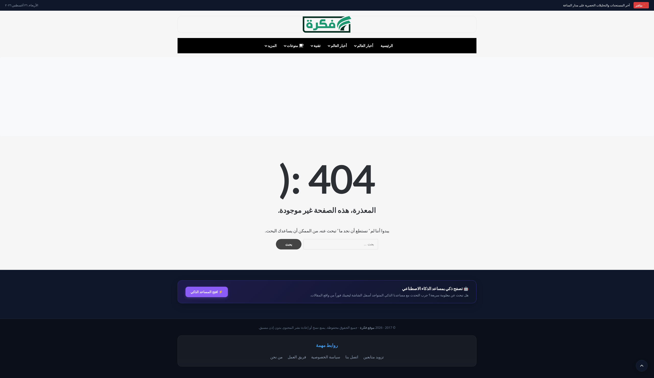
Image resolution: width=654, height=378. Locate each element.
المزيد (272, 45)
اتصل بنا (351, 356)
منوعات (293, 45)
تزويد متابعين (373, 356)
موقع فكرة (367, 327)
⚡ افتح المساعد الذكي (207, 291)
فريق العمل (297, 356)
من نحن (276, 356)
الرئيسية (387, 45)
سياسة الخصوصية (325, 356)
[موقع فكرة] (327, 24)
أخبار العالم (365, 45)
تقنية (317, 45)
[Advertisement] (327, 96)
